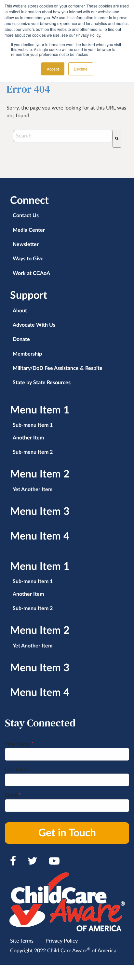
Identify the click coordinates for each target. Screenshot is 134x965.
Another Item (28, 437)
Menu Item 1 (40, 410)
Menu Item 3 (40, 511)
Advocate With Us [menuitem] (34, 325)
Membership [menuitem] (27, 354)
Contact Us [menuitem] (26, 215)
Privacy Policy (62, 941)
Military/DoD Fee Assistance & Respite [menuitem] (57, 368)
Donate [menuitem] (21, 339)
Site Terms (22, 941)
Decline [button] (80, 69)
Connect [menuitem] (29, 200)
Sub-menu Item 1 (33, 425)
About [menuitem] (20, 310)
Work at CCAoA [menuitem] (31, 273)
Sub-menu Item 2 (33, 452)
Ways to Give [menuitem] (28, 258)
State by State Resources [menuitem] (42, 382)
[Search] (117, 139)
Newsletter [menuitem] (26, 244)
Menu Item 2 (40, 474)
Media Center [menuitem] (29, 230)
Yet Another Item (32, 489)
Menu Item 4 (40, 536)
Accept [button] (53, 69)
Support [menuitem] (28, 295)
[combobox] (63, 136)
